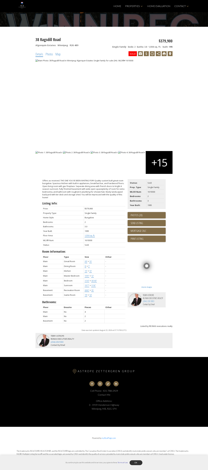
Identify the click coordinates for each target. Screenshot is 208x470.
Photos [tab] (49, 54)
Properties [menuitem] (132, 6)
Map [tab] (58, 54)
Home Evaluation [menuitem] (158, 6)
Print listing (137, 238)
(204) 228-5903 (148, 301)
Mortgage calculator (148, 231)
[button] (92, 383)
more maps (146, 287)
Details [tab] (39, 54)
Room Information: (54, 251)
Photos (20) (137, 215)
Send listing (137, 223)
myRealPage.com (109, 438)
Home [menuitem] (117, 6)
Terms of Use (123, 462)
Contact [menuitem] (180, 6)
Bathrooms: (49, 302)
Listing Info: (49, 203)
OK (135, 463)
